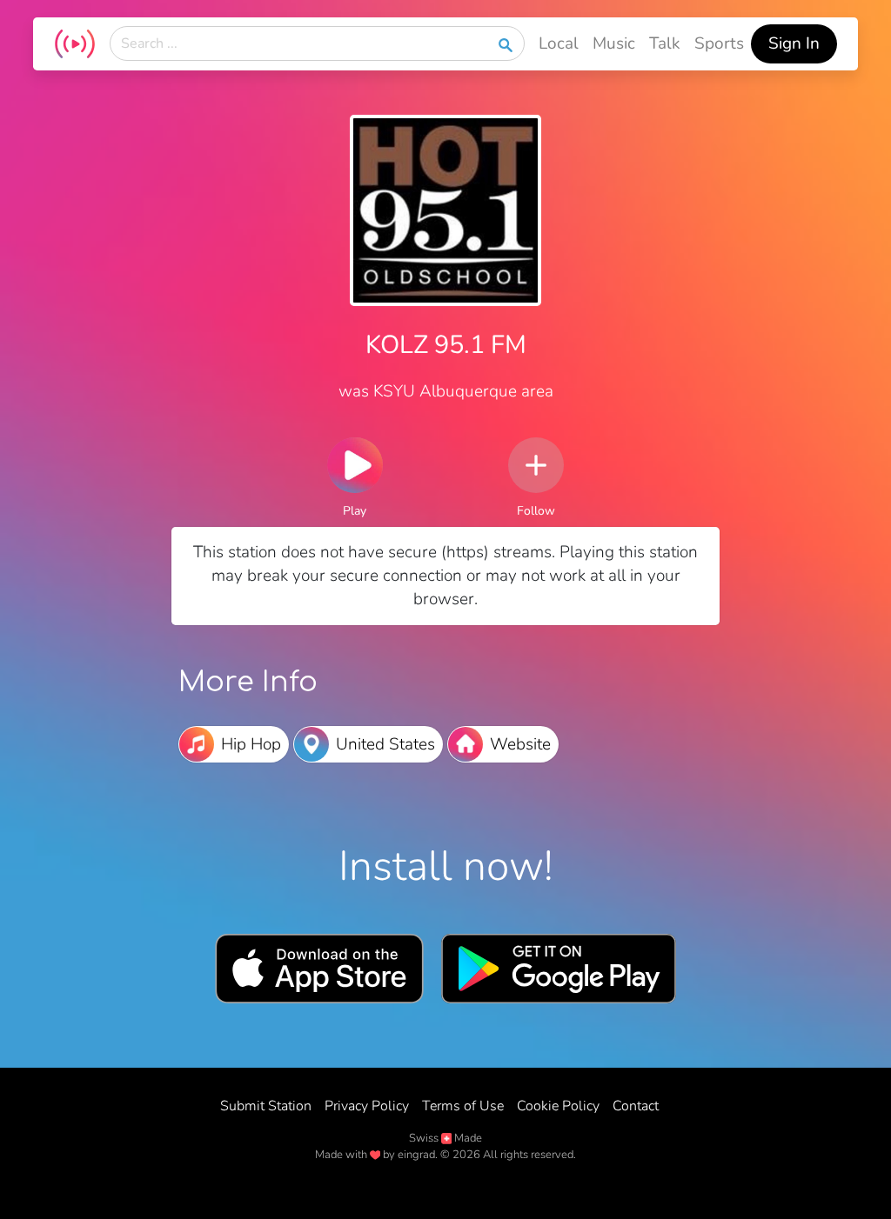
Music (614, 43)
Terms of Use (463, 1106)
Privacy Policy (367, 1106)
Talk (664, 43)
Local (559, 43)
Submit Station (266, 1106)
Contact (636, 1106)
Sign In (794, 43)
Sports (719, 43)
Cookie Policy (558, 1106)
